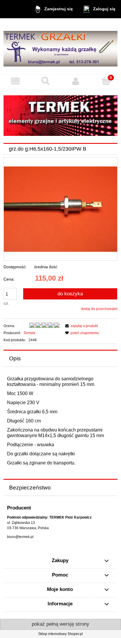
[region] (60, 115)
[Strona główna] (60, 46)
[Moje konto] (75, 81)
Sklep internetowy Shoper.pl (60, 634)
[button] (15, 81)
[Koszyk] (106, 81)
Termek (29, 333)
